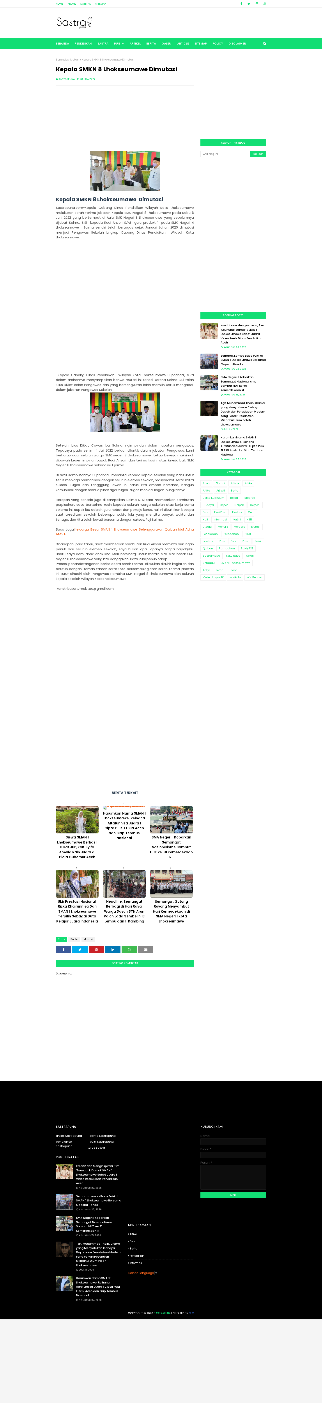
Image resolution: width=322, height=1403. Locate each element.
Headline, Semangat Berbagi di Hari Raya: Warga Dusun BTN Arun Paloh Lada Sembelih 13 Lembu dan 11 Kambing (124, 911)
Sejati (250, 556)
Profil (72, 3)
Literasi (207, 527)
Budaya (208, 505)
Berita (74, 939)
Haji (205, 519)
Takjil (206, 570)
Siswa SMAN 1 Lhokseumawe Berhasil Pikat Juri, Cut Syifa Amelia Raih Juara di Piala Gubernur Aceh (77, 847)
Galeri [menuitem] (167, 43)
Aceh (206, 483)
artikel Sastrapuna (69, 1136)
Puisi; (245, 541)
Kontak (85, 3)
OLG (191, 1313)
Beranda (62, 59)
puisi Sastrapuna (102, 1142)
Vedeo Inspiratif (213, 577)
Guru (251, 512)
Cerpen (239, 505)
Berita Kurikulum (213, 498)
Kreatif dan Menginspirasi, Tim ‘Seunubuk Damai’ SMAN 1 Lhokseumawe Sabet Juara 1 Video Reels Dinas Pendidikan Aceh (242, 334)
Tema (219, 570)
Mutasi (74, 59)
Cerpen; (255, 505)
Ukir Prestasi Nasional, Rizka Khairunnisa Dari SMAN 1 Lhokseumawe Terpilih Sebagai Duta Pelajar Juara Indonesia (77, 911)
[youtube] (264, 3)
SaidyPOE (247, 548)
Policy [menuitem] (217, 43)
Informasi (220, 519)
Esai (205, 512)
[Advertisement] (125, 120)
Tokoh (233, 570)
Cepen (224, 505)
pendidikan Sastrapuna (64, 1144)
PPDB (248, 534)
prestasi (208, 541)
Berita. (234, 498)
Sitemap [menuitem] (201, 43)
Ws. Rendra (254, 577)
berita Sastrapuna (103, 1136)
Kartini (237, 519)
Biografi (249, 498)
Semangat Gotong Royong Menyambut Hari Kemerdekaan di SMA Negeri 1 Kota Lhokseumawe (171, 911)
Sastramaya (211, 556)
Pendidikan (210, 534)
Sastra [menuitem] (102, 43)
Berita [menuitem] (151, 43)
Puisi (234, 541)
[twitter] (249, 3)
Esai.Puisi (220, 512)
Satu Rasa (233, 556)
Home (59, 3)
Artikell (220, 490)
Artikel (207, 490)
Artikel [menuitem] (135, 43)
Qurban (208, 548)
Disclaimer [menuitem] (237, 43)
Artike (248, 483)
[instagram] (257, 3)
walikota (235, 577)
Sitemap (100, 3)
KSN (249, 519)
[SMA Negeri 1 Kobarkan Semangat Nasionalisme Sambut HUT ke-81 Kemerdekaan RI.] (171, 820)
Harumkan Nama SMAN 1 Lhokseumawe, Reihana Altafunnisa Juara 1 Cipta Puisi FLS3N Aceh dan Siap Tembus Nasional (124, 825)
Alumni (220, 483)
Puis (222, 541)
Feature (237, 512)
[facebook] (241, 3)
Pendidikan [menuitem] (83, 43)
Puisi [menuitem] (117, 43)
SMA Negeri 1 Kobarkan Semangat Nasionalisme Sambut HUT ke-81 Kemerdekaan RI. (171, 847)
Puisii (258, 541)
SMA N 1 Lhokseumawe (235, 563)
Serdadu (209, 563)
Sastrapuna (66, 79)
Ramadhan (227, 548)
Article (235, 483)
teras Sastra (96, 1148)
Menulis (223, 527)
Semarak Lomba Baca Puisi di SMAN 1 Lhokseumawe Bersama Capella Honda (243, 360)
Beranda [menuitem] (62, 43)
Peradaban (231, 534)
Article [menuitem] (183, 43)
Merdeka (239, 527)
